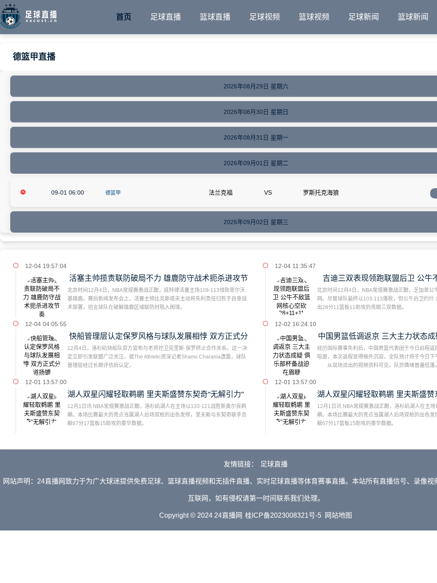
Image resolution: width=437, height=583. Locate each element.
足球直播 (165, 17)
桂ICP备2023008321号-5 (283, 515)
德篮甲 (113, 193)
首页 (123, 17)
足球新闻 (363, 17)
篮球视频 (314, 17)
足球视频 (264, 17)
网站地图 (338, 515)
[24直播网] (28, 14)
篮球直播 (215, 17)
